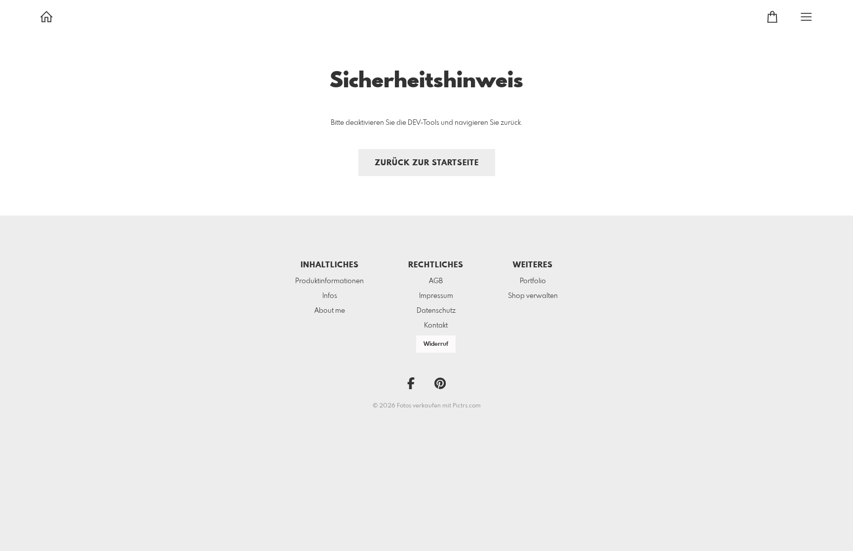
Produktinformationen (329, 281)
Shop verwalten (533, 296)
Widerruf (436, 344)
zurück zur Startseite (427, 163)
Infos (329, 296)
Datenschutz (436, 310)
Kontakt (436, 325)
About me (329, 310)
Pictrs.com (467, 406)
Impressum (436, 296)
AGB (436, 281)
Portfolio (533, 281)
